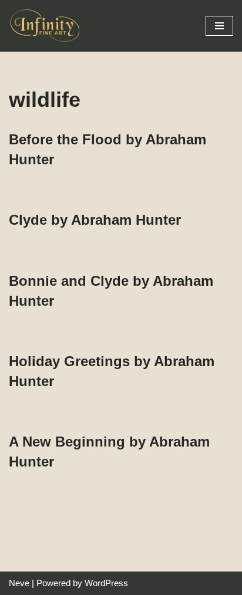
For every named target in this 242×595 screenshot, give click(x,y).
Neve (19, 583)
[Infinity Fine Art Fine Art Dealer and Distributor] (47, 25)
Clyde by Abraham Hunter (95, 220)
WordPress (106, 583)
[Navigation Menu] (219, 26)
